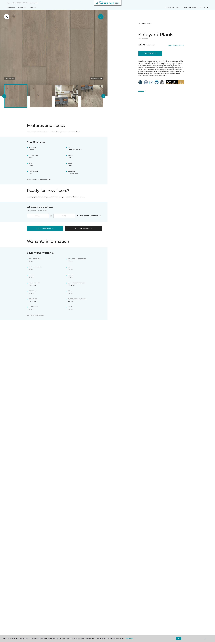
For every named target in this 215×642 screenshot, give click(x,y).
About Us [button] (33, 7)
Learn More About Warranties (35, 315)
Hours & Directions (172, 7)
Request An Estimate (190, 7)
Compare (141, 91)
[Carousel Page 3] (66, 96)
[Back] (4, 96)
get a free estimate (44, 228)
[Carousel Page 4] (91, 96)
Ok (178, 638)
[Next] (103, 96)
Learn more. (129, 638)
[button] (201, 7)
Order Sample (149, 53)
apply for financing (82, 228)
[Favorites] (204, 7)
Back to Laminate (146, 23)
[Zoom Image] (6, 16)
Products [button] (11, 7)
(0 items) (207, 7)
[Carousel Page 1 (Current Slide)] (15, 96)
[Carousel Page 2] (41, 96)
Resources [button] (22, 7)
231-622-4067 (34, 3)
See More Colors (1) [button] (96, 78)
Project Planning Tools (174, 45)
